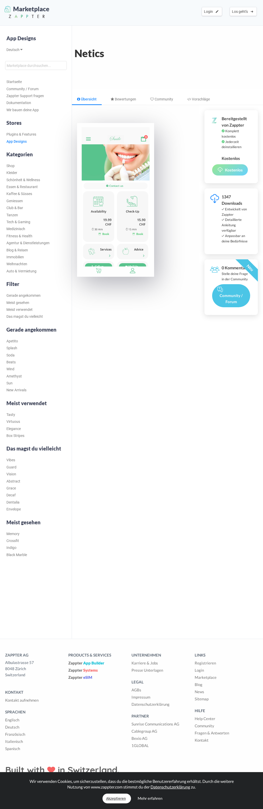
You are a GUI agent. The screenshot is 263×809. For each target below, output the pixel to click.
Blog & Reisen (17, 250)
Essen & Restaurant (22, 187)
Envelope (13, 509)
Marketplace (206, 677)
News (199, 691)
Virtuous (13, 421)
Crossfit (12, 541)
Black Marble (16, 555)
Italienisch (14, 741)
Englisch (12, 720)
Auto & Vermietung (21, 271)
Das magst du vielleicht (24, 316)
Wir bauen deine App (22, 110)
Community (163, 99)
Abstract (13, 481)
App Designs (21, 38)
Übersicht (88, 99)
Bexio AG (139, 738)
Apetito (12, 341)
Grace (11, 488)
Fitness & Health (19, 236)
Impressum (141, 697)
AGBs (136, 690)
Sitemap (202, 699)
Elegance (13, 429)
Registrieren (205, 663)
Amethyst (14, 376)
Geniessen (14, 201)
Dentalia (13, 502)
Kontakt (202, 740)
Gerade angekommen (23, 295)
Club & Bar (14, 208)
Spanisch (12, 748)
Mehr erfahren (150, 798)
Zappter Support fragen (25, 96)
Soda (10, 355)
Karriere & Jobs (145, 663)
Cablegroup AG (144, 731)
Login (209, 11)
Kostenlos (234, 170)
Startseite (14, 82)
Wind (10, 369)
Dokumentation (18, 103)
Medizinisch (15, 229)
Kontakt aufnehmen (22, 700)
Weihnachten (16, 264)
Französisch (15, 734)
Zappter (86, 663)
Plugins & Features (21, 134)
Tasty (10, 415)
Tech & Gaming (18, 222)
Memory (13, 534)
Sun (9, 383)
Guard (11, 467)
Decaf (11, 495)
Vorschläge (200, 99)
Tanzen (12, 215)
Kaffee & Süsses (19, 194)
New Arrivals (16, 390)
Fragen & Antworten (212, 733)
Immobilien (15, 257)
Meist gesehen (17, 303)
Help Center (205, 718)
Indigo (11, 548)
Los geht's (240, 11)
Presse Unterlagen (147, 670)
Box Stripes (15, 436)
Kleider (11, 173)
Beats (11, 362)
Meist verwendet (19, 310)
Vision (11, 474)
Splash (11, 348)
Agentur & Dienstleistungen (28, 243)
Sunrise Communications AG (155, 724)
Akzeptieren (116, 798)
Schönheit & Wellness (23, 180)
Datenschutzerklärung (151, 704)
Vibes (10, 460)
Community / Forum (22, 89)
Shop (10, 166)
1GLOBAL (140, 745)
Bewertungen (125, 99)
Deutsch (13, 50)
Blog (198, 684)
